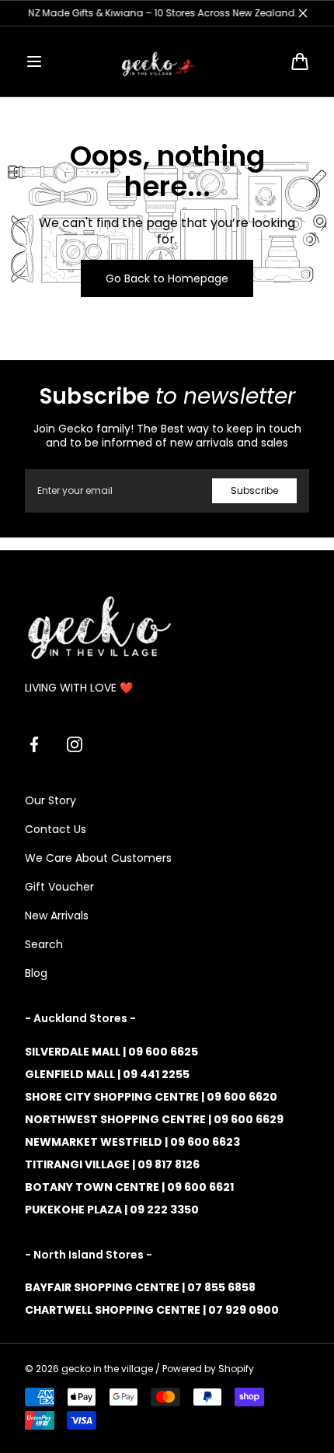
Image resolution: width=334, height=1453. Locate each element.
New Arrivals (57, 915)
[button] (34, 61)
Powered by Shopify (208, 1369)
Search (44, 944)
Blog (36, 973)
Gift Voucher (59, 887)
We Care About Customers (98, 858)
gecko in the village (107, 1369)
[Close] (303, 13)
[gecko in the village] (167, 61)
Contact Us (55, 829)
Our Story (50, 800)
